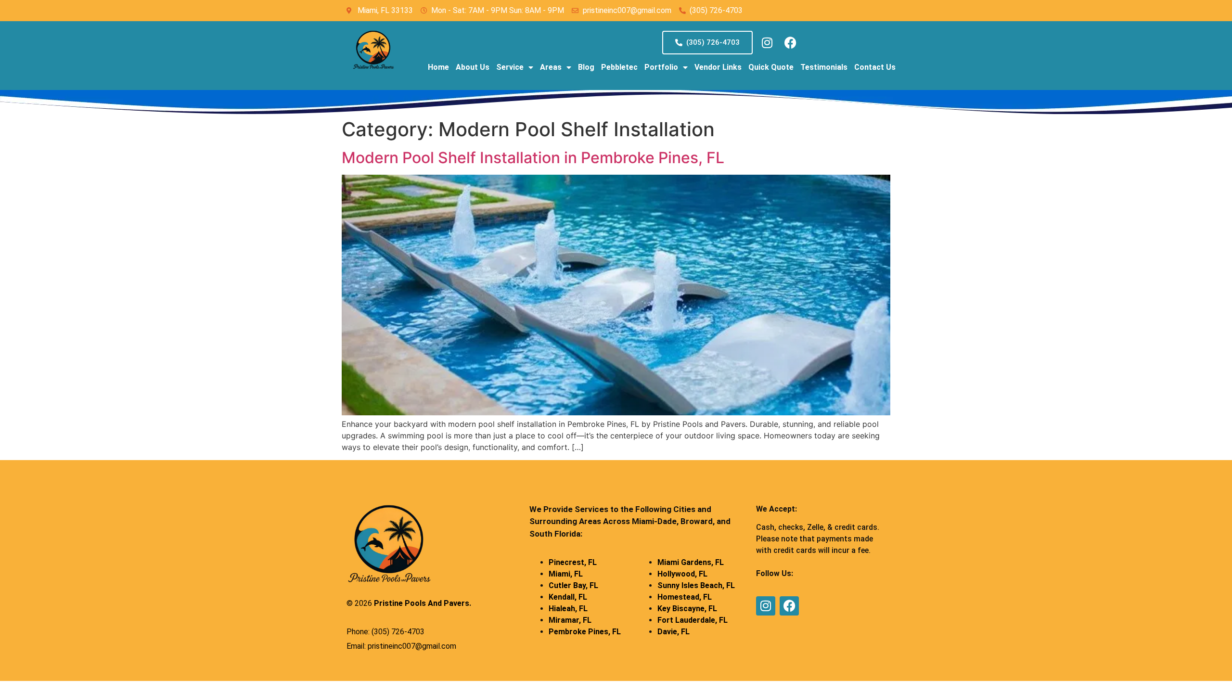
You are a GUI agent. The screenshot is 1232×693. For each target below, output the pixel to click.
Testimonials (823, 67)
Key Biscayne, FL (687, 608)
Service (510, 67)
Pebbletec (619, 67)
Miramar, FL (570, 620)
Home (438, 67)
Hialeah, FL (568, 608)
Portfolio (661, 67)
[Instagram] (767, 42)
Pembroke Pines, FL (585, 631)
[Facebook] (790, 42)
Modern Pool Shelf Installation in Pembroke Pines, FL (533, 157)
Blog (586, 67)
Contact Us (875, 67)
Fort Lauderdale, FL (692, 620)
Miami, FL (566, 573)
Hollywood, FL (682, 573)
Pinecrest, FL (573, 562)
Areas (551, 67)
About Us (472, 67)
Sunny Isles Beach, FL (696, 585)
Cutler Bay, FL (573, 585)
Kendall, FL (568, 597)
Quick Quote (771, 67)
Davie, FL (673, 631)
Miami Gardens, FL (690, 562)
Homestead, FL (684, 597)
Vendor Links (718, 67)
